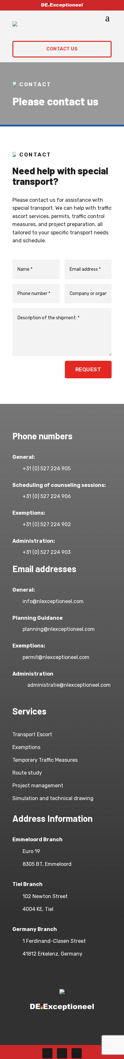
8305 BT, (34, 864)
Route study (27, 773)
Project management (37, 786)
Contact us (62, 49)
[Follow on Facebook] (47, 1053)
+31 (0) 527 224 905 (47, 468)
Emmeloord (58, 864)
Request (88, 369)
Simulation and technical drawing (52, 798)
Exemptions (26, 747)
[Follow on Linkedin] (77, 1053)
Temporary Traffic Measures (45, 760)
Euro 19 (31, 851)
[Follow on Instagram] (62, 1053)
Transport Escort (32, 734)
